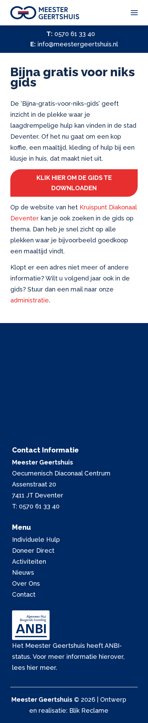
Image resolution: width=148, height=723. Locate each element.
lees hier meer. (34, 667)
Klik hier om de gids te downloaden (74, 183)
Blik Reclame (88, 710)
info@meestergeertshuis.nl (78, 44)
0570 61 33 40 (74, 33)
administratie (29, 300)
